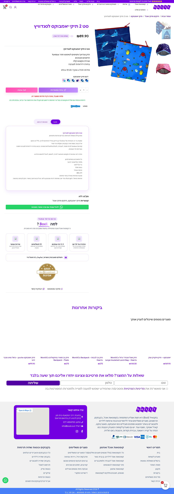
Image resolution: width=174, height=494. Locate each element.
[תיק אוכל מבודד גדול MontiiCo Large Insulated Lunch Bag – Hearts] (121, 339)
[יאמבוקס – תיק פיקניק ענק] (155, 339)
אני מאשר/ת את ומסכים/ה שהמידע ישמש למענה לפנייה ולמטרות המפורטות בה (105, 388)
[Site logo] (161, 7)
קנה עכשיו (21, 90)
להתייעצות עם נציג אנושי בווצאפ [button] (45, 207)
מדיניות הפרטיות (134, 388)
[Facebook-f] (82, 431)
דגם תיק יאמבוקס (80, 77)
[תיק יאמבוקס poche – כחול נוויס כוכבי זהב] (19, 339)
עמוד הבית (166, 16)
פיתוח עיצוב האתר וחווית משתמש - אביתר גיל (87, 492)
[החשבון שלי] (15, 7)
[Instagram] (77, 431)
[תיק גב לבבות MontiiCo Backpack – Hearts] (87, 339)
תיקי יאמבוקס (136, 16)
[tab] (55, 122)
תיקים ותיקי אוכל (152, 16)
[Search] (10, 7)
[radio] (87, 80)
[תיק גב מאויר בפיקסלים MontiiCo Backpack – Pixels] (53, 339)
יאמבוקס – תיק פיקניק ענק (159, 358)
